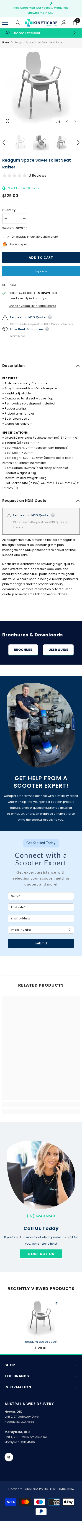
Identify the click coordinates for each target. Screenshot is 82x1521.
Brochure (23, 649)
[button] (67, 122)
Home (5, 42)
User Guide (58, 649)
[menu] (5, 22)
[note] (41, 880)
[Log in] (64, 22)
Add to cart (41, 257)
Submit (41, 943)
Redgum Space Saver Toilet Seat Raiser (41, 1342)
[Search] (18, 22)
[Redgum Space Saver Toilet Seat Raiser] (41, 1318)
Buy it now (41, 271)
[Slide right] (74, 33)
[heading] (41, 853)
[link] (41, 33)
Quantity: (9, 210)
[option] (41, 87)
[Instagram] (9, 1457)
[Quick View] (56, 1303)
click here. (61, 594)
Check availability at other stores (32, 306)
